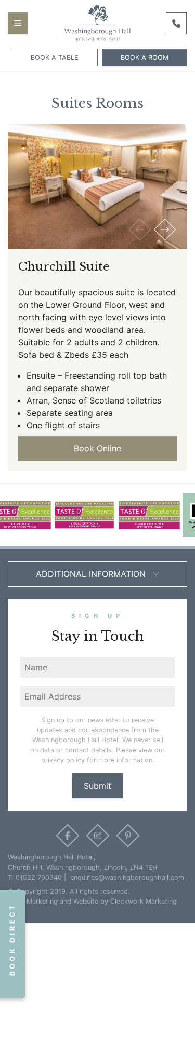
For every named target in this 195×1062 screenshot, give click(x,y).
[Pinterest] (128, 835)
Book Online (97, 448)
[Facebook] (68, 835)
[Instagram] (98, 835)
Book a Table (55, 57)
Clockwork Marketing (143, 901)
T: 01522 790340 (35, 877)
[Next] (165, 229)
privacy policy (63, 760)
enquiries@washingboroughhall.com (126, 877)
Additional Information (92, 574)
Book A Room (144, 57)
